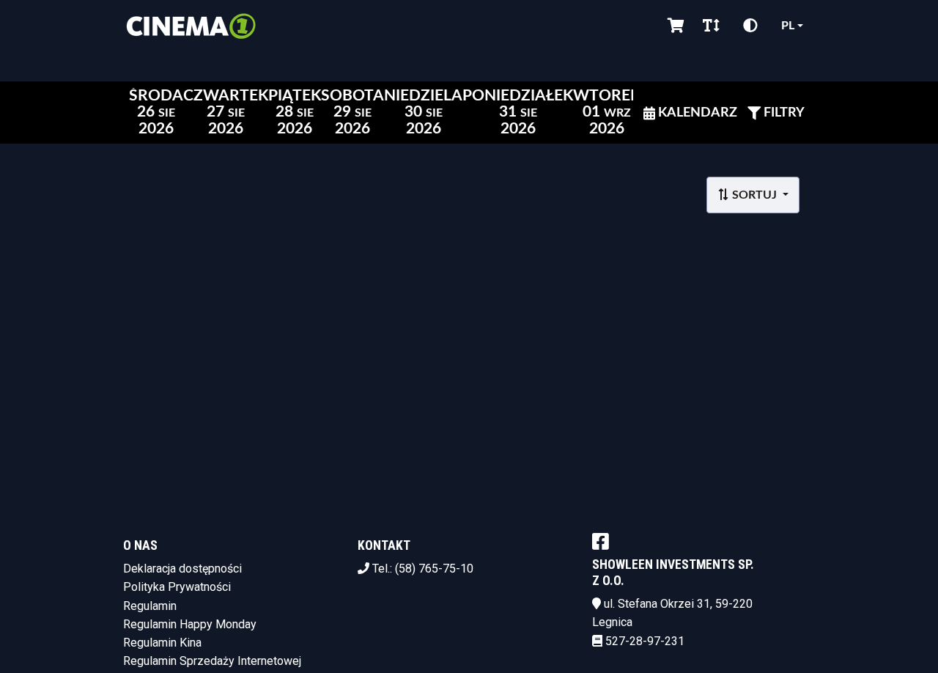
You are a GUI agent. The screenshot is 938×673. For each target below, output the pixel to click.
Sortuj (754, 195)
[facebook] (600, 541)
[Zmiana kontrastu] (750, 25)
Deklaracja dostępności (182, 568)
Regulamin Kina (162, 643)
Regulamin (150, 606)
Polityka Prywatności (177, 587)
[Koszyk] (673, 25)
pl (787, 26)
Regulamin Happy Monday (189, 624)
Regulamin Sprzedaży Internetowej (212, 661)
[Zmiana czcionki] (711, 25)
